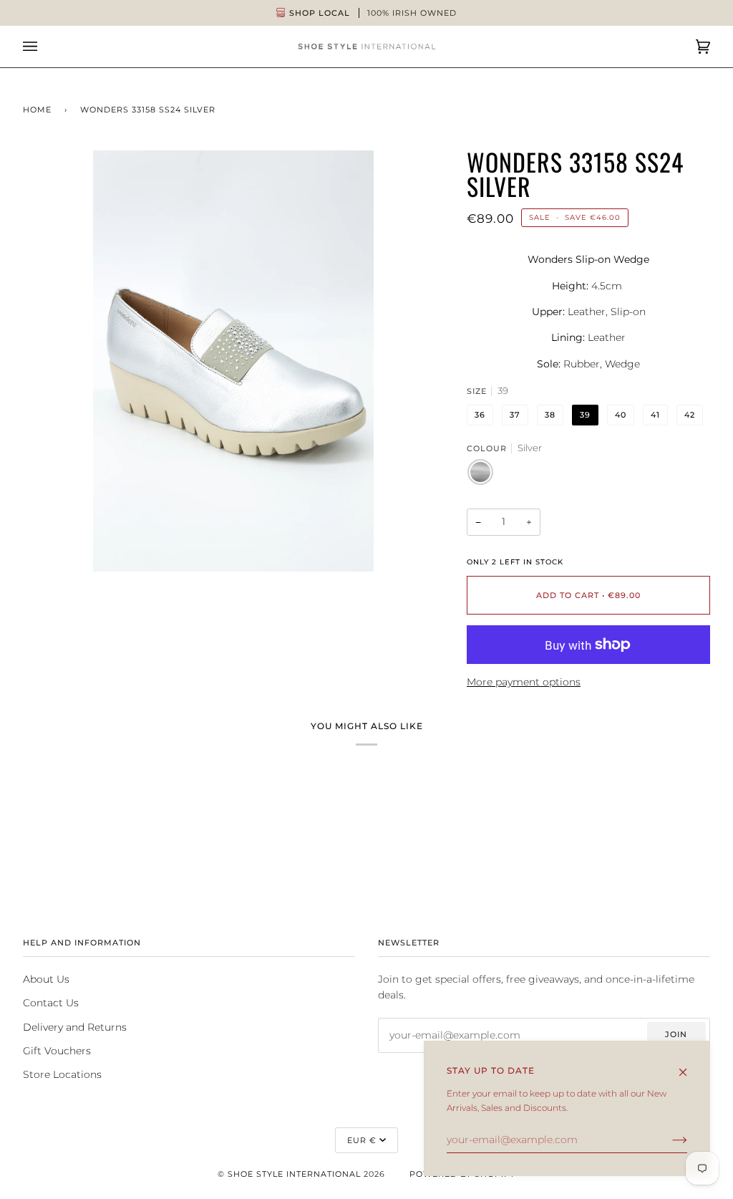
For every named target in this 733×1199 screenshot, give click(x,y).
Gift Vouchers (57, 1050)
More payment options (524, 681)
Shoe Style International (294, 1174)
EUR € (362, 1140)
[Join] (668, 1139)
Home (37, 110)
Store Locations (62, 1074)
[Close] (689, 1065)
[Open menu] (44, 46)
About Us (46, 979)
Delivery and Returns (75, 1027)
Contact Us (51, 1002)
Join (676, 1034)
